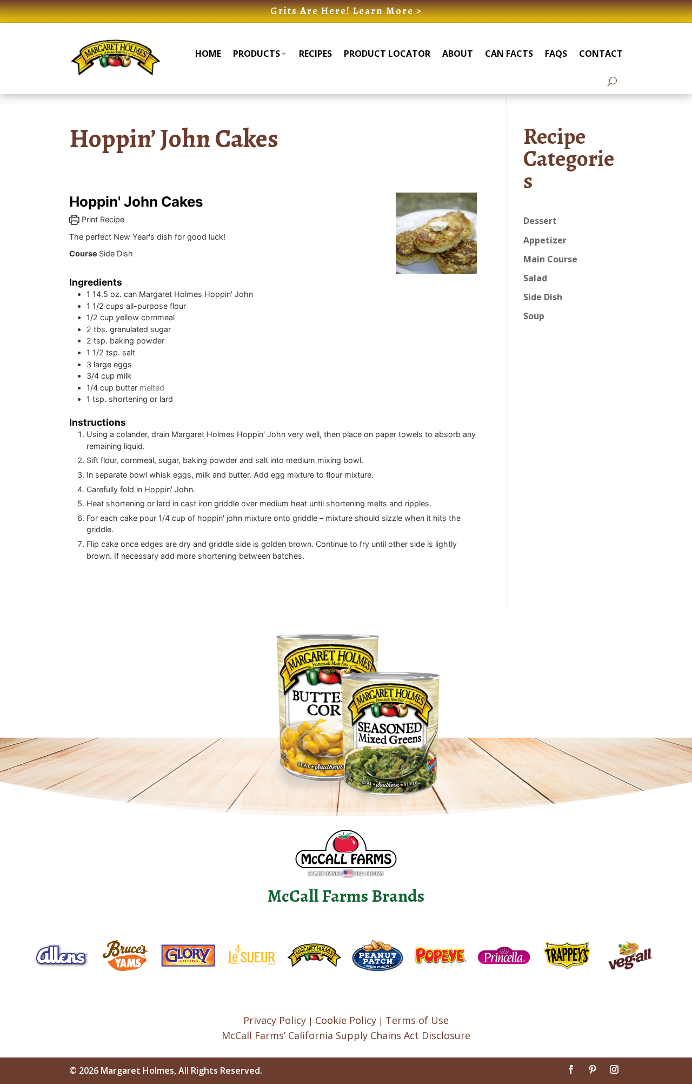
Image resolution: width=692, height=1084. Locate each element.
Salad (535, 278)
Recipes (315, 54)
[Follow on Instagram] (614, 1069)
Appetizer (545, 240)
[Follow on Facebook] (571, 1069)
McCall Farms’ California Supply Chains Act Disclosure (346, 1035)
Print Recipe (101, 219)
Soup (533, 316)
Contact (601, 54)
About (457, 54)
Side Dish (542, 297)
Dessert (540, 221)
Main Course (550, 259)
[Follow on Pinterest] (592, 1069)
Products (256, 54)
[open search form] (612, 81)
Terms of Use (417, 1020)
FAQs (556, 54)
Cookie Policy (345, 1020)
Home (208, 54)
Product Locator (387, 54)
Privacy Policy (274, 1020)
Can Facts (509, 54)
